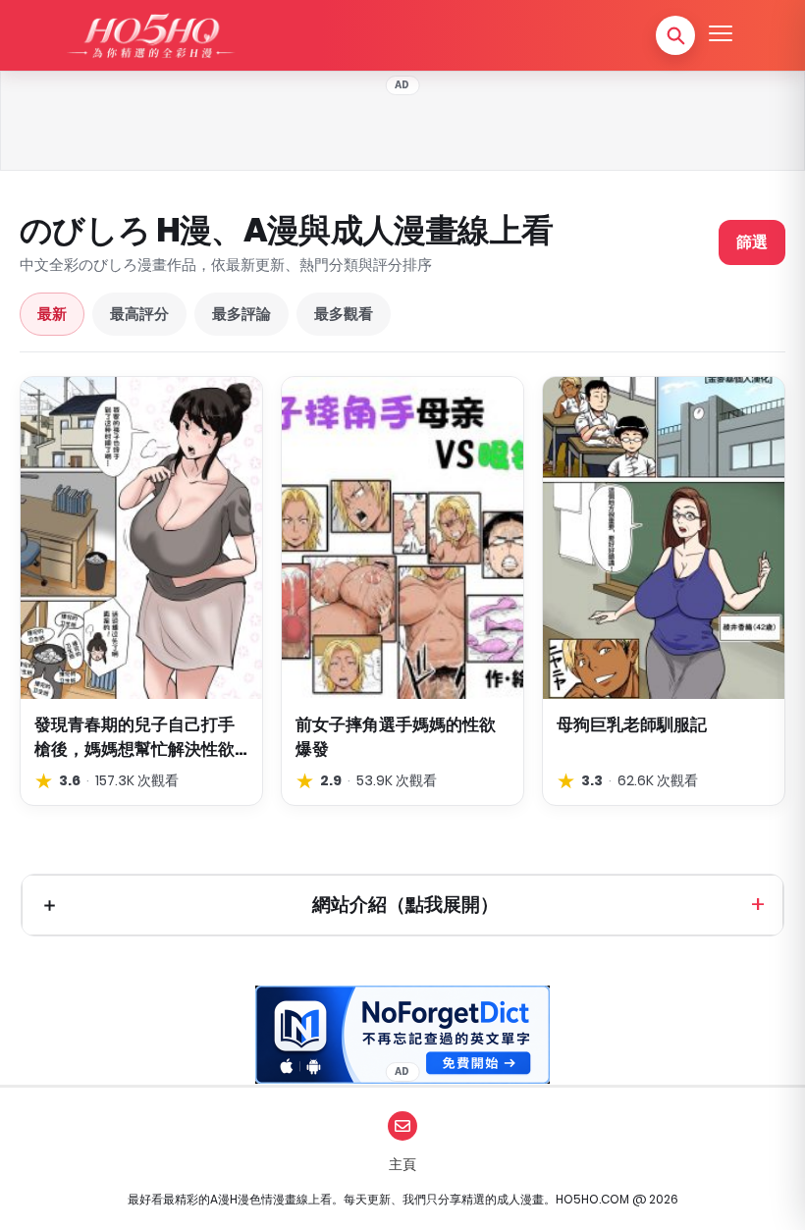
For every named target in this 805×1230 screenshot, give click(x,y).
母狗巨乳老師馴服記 (632, 724)
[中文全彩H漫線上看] (150, 35)
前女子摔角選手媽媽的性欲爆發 (395, 737)
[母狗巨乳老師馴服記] (663, 538)
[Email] (402, 1126)
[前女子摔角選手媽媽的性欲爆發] (402, 538)
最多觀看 (343, 313)
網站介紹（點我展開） (405, 904)
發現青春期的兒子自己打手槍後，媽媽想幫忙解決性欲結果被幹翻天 (134, 737)
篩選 (752, 242)
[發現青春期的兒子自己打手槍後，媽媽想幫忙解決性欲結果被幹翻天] (141, 538)
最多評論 (241, 313)
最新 (52, 313)
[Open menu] (720, 35)
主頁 (402, 1164)
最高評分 (139, 313)
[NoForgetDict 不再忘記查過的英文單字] (402, 1035)
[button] (675, 35)
